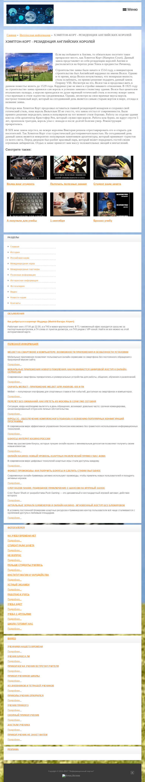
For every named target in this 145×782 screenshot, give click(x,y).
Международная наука (22, 263)
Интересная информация (24, 280)
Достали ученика (19, 725)
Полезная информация (23, 275)
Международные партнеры (25, 269)
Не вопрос (14, 555)
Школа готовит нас (20, 624)
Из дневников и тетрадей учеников (31, 685)
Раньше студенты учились (25, 565)
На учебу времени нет (22, 535)
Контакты (15, 303)
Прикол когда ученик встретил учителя (33, 666)
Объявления (16, 313)
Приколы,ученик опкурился (26, 695)
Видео (13, 292)
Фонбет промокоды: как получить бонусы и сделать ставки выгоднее (54, 470)
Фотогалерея (17, 286)
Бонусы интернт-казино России (29, 438)
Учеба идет (15, 604)
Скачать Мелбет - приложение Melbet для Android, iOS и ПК (46, 386)
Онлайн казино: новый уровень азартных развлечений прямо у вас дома (57, 456)
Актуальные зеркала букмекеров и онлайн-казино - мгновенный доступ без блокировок (66, 505)
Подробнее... (15, 364)
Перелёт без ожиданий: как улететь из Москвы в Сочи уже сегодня (52, 401)
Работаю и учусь (18, 594)
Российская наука (19, 258)
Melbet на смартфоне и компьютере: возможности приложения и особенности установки (68, 352)
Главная (14, 246)
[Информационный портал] (30, 14)
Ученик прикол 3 (18, 705)
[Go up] (132, 773)
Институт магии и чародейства (28, 575)
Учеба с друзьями (19, 614)
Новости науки (18, 297)
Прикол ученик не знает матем (27, 734)
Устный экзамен (18, 584)
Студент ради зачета (21, 545)
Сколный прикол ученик (23, 715)
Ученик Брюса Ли (19, 656)
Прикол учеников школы (24, 676)
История (15, 252)
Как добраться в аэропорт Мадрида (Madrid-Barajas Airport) (41, 321)
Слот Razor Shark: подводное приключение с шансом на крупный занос (56, 488)
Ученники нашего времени (25, 646)
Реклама (13, 749)
